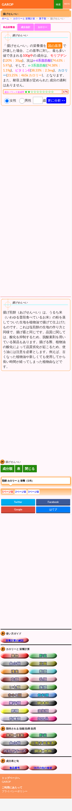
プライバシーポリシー (14, 791)
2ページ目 (20, 491)
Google (18, 509)
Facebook (53, 501)
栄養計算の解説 (15, 640)
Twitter (18, 501)
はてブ (53, 509)
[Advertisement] (31, 401)
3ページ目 (33, 491)
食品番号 (15, 767)
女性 (13, 100)
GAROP (7, 4)
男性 (28, 100)
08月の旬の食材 (43, 767)
